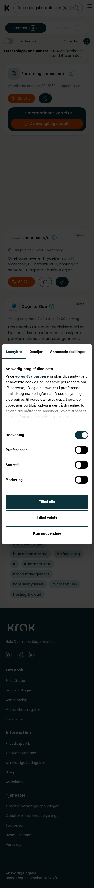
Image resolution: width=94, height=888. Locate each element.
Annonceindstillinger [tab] (68, 352)
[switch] (81, 450)
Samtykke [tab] (14, 352)
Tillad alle (47, 502)
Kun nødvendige (47, 533)
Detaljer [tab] (36, 352)
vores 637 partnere (32, 376)
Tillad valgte (47, 517)
